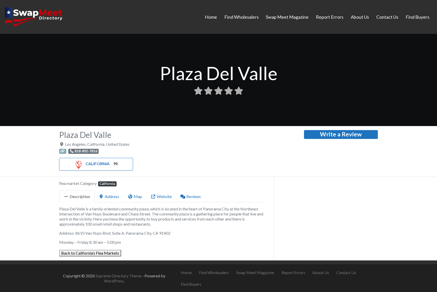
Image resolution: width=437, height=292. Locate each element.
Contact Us (387, 17)
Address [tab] (112, 196)
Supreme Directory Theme (119, 275)
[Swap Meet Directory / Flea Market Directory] (33, 16)
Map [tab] (138, 196)
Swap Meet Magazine (287, 17)
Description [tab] (80, 196)
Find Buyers (417, 17)
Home (211, 17)
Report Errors (329, 17)
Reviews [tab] (193, 196)
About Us (360, 17)
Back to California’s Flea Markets (90, 253)
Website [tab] (164, 196)
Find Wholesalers (241, 17)
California (97, 163)
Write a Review (341, 134)
